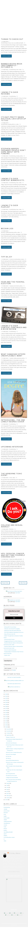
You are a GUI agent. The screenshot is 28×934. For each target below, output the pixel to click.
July (7, 785)
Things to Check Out (12, 39)
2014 (6, 714)
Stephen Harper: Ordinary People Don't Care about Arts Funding (13, 151)
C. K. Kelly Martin (4, 41)
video (20, 69)
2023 (6, 698)
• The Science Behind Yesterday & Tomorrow (13, 632)
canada (9, 124)
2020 (6, 702)
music (12, 42)
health (5, 816)
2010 (6, 722)
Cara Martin (17, 592)
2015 (6, 712)
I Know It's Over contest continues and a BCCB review (14, 327)
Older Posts (23, 582)
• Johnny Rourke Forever (9, 639)
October (8, 733)
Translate (14, 670)
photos (5, 828)
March (7, 793)
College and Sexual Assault (12, 526)
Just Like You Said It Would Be (14, 677)
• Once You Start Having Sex (10, 649)
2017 (6, 708)
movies (9, 42)
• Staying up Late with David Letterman (12, 630)
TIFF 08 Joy (6, 257)
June (7, 787)
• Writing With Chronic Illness (10, 627)
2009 (6, 724)
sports (5, 833)
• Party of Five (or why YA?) (9, 634)
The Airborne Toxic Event (11, 474)
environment (16, 285)
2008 (6, 726)
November (8, 731)
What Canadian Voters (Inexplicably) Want (13, 355)
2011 (6, 720)
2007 (6, 799)
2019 (6, 704)
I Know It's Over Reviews (9, 93)
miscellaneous (7, 823)
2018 (6, 706)
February (8, 795)
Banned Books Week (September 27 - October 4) (11, 65)
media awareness (9, 232)
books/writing (4, 42)
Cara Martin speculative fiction (14, 683)
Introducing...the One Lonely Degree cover (13, 421)
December (8, 729)
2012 (6, 718)
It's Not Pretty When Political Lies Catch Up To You (13, 118)
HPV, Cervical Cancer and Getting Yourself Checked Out (13, 555)
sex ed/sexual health (18, 42)
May (7, 789)
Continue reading (6, 56)
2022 (6, 700)
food (5, 814)
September (9, 735)
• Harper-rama (7, 655)
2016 (6, 710)
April (7, 791)
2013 (6, 716)
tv (15, 124)
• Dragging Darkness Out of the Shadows (13, 641)
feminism (3, 232)
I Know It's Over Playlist (9, 206)
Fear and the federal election (13, 282)
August (8, 783)
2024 (6, 696)
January (8, 797)
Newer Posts (5, 582)
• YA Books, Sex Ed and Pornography (12, 628)
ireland (11, 559)
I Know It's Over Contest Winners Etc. (13, 179)
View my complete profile (14, 871)
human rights (6, 817)
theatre (5, 835)
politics (12, 124)
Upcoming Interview (12, 447)
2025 (6, 694)
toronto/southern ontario (18, 259)
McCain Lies (7, 228)
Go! (14, 618)
